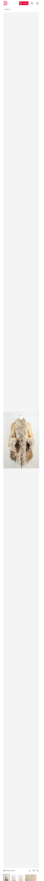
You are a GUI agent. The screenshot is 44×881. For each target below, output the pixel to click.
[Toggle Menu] (37, 3)
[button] (21, 440)
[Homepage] (5, 3)
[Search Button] (32, 3)
